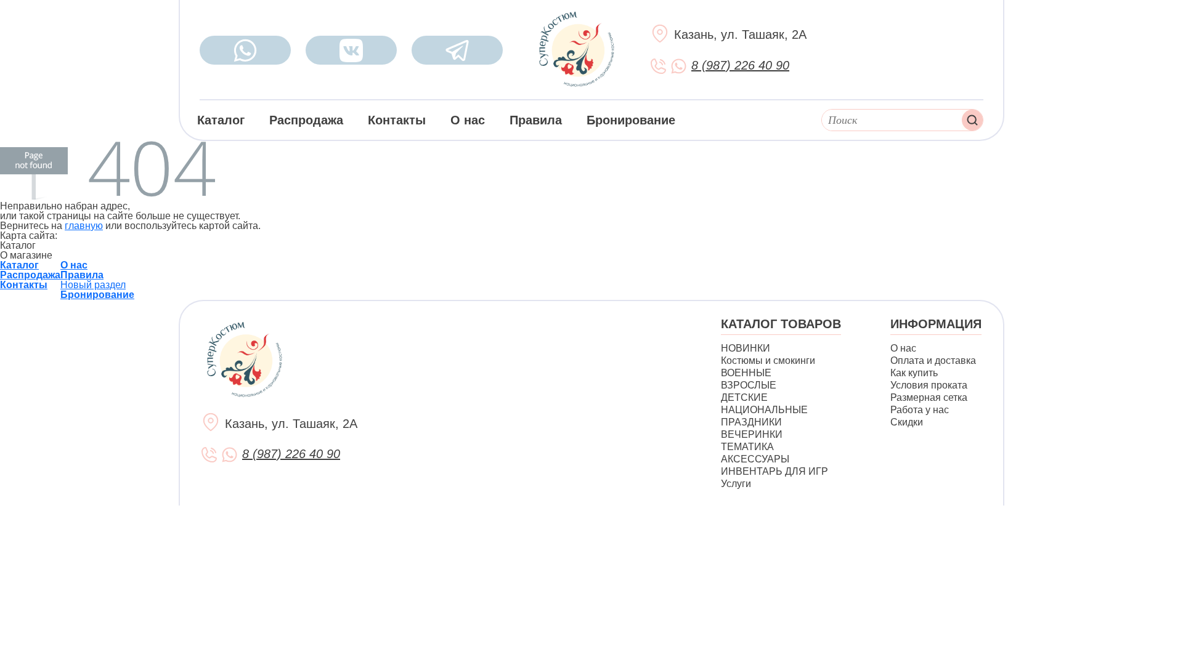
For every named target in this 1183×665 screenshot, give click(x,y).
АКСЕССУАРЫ (755, 459)
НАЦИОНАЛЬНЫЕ (764, 410)
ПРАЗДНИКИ (751, 422)
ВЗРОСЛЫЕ (748, 385)
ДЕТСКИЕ (744, 397)
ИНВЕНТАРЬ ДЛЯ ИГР (774, 471)
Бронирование (631, 120)
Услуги (736, 483)
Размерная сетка (928, 397)
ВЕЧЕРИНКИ (752, 434)
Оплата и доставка (933, 360)
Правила (536, 120)
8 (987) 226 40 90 (740, 65)
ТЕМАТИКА (747, 446)
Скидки (906, 422)
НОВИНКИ (745, 348)
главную (84, 225)
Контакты (397, 120)
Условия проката (928, 385)
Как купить (914, 373)
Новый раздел (93, 285)
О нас (467, 120)
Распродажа (306, 120)
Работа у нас (919, 410)
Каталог (221, 120)
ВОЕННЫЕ (746, 373)
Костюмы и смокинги (768, 360)
